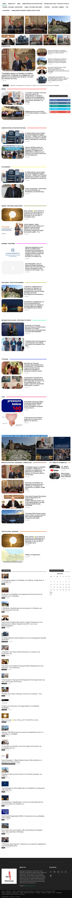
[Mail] (62, 1)
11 (54, 584)
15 (66, 584)
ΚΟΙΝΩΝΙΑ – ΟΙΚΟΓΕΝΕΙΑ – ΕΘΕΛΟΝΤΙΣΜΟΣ (13, 7)
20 (60, 587)
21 (63, 587)
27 (60, 589)
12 (57, 584)
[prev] (66, 85)
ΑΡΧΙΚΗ (4, 3)
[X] (67, 1)
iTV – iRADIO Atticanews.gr (65, 467)
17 (51, 587)
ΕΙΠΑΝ (50, 27)
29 (66, 589)
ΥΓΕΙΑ (67, 7)
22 (66, 587)
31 (51, 592)
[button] (56, 0)
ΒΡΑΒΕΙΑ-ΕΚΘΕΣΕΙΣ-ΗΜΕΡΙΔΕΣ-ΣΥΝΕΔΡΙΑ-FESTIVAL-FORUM (26, 10)
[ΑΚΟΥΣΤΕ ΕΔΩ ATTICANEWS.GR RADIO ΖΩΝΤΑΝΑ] (54, 476)
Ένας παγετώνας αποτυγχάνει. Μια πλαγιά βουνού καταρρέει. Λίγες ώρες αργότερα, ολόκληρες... (22, 831)
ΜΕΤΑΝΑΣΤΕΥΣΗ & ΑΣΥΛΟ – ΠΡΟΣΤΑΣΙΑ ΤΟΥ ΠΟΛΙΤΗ (56, 3)
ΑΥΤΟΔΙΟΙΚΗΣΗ (6, 10)
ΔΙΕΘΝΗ (4, 27)
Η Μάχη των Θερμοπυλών (32, 554)
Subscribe (67, 111)
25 (54, 589)
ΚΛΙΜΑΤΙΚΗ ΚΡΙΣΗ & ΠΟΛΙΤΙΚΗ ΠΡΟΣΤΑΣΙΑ (32, 3)
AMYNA (18, 3)
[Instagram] (60, 1)
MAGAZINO (4, 721)
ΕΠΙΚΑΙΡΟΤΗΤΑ (11, 3)
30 (69, 589)
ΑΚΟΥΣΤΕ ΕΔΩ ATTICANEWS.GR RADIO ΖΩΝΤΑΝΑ (66, 475)
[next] (68, 85)
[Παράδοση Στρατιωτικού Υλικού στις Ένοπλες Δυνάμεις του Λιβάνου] (13, 113)
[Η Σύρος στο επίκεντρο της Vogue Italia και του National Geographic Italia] (24, 701)
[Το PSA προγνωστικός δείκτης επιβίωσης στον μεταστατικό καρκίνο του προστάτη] (12, 420)
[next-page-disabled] (52, 482)
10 (51, 584)
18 (54, 587)
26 (57, 589)
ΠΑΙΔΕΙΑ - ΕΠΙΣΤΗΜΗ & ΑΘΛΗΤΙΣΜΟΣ (8, 763)
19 (57, 587)
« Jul (50, 594)
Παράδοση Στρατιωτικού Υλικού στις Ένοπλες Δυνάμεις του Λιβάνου (35, 112)
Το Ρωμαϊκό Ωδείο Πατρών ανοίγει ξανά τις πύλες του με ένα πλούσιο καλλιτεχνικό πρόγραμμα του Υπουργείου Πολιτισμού (35, 516)
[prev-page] (2, 123)
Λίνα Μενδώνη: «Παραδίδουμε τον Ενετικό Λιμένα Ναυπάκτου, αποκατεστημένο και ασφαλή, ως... (22, 803)
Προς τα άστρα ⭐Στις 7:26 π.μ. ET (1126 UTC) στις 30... (20, 720)
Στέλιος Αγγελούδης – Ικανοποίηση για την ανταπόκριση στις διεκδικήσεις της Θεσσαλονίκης (35, 190)
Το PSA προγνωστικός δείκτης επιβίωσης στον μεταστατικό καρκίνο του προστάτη (33, 419)
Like (68, 100)
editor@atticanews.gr (30, 885)
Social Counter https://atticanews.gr (58, 96)
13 (60, 584)
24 (51, 589)
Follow (67, 103)
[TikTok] (65, 1)
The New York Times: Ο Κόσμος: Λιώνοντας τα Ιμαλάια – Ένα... (22, 694)
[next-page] (5, 123)
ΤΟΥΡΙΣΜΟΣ (47, 7)
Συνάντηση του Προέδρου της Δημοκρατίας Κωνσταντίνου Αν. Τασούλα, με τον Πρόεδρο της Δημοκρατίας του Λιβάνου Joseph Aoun (58, 51)
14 (63, 584)
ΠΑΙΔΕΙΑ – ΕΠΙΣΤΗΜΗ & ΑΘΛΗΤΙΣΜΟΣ (33, 7)
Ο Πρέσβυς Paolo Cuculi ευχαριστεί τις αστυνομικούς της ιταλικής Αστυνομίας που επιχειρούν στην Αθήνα (35, 343)
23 (69, 587)
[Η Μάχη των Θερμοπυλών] (13, 555)
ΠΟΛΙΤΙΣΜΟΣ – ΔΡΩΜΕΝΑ (58, 7)
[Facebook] (58, 1)
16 (69, 584)
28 (63, 589)
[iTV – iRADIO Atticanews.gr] (54, 468)
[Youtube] (69, 1)
